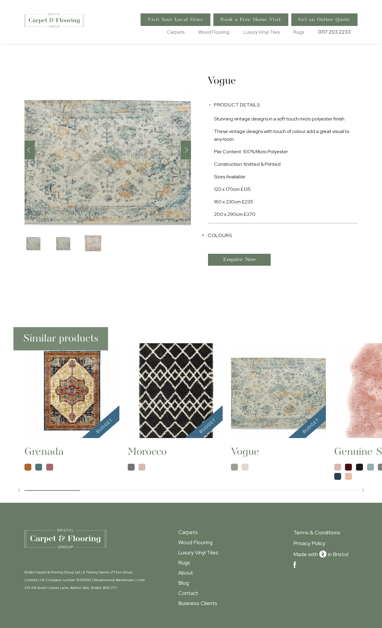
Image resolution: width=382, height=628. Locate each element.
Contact (188, 593)
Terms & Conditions (316, 532)
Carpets (175, 32)
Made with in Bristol (320, 554)
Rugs (298, 32)
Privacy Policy (309, 543)
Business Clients (197, 603)
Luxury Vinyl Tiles (261, 32)
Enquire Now (239, 259)
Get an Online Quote (324, 19)
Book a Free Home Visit (251, 19)
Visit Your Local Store (175, 19)
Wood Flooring (213, 32)
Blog (183, 583)
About (185, 573)
